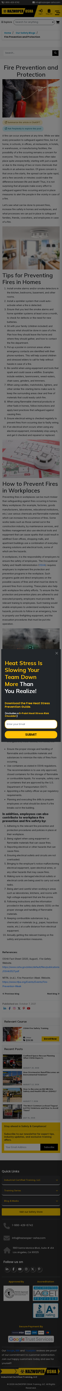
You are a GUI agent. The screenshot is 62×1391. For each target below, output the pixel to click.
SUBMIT (31, 734)
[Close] (56, 653)
